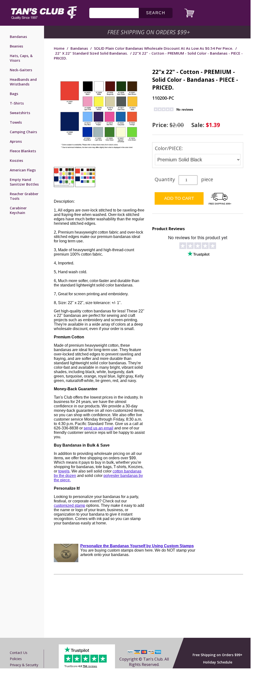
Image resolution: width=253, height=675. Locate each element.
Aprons (16, 141)
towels (63, 471)
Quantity (165, 179)
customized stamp (69, 505)
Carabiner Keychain (18, 210)
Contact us (18, 652)
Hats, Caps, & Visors (21, 58)
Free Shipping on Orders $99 (149, 32)
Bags (14, 93)
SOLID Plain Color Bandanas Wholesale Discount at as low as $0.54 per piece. (163, 48)
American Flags (23, 170)
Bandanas (18, 36)
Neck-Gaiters (21, 70)
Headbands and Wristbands (23, 81)
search (155, 13)
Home (59, 48)
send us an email (98, 428)
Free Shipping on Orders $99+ (217, 654)
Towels (16, 122)
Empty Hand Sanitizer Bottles (24, 182)
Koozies (16, 160)
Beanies (16, 46)
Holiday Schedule (217, 662)
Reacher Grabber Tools (24, 196)
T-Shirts (17, 103)
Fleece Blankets (23, 151)
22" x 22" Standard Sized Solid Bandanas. (91, 53)
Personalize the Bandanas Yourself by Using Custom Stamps (137, 546)
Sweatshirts (20, 112)
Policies (16, 658)
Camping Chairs (23, 132)
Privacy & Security (24, 665)
